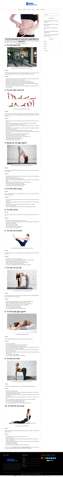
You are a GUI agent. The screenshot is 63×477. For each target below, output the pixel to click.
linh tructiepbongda (33, 475)
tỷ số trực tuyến (39, 475)
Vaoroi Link (24, 475)
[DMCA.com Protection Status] (50, 460)
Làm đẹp (37, 9)
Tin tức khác (43, 9)
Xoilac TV (48, 475)
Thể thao (28, 9)
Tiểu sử (33, 9)
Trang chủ (20, 9)
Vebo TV (17, 475)
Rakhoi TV (20, 475)
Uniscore (28, 475)
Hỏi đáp (24, 9)
